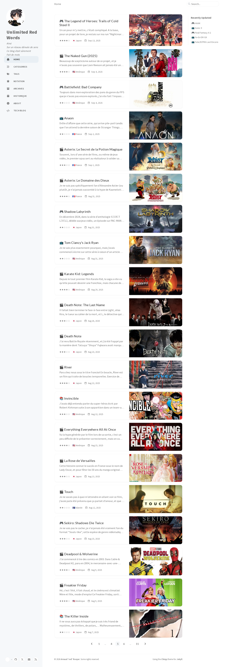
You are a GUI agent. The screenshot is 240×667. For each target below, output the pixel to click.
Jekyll (179, 659)
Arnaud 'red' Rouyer (70, 659)
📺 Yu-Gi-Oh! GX (199, 37)
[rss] (35, 659)
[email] (29, 659)
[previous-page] (92, 644)
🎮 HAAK (196, 23)
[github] (15, 659)
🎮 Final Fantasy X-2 (201, 32)
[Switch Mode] (7, 659)
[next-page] (145, 644)
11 (137, 643)
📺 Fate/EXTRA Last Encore (205, 42)
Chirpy (164, 659)
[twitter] (22, 659)
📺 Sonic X (197, 27)
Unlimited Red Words (22, 34)
